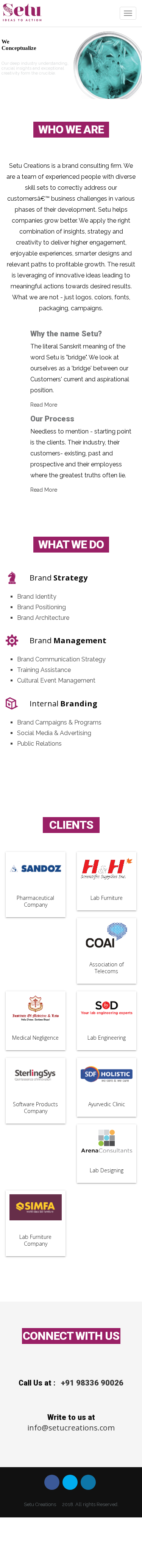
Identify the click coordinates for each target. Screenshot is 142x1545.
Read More (43, 405)
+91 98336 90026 (92, 1382)
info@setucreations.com (71, 1428)
